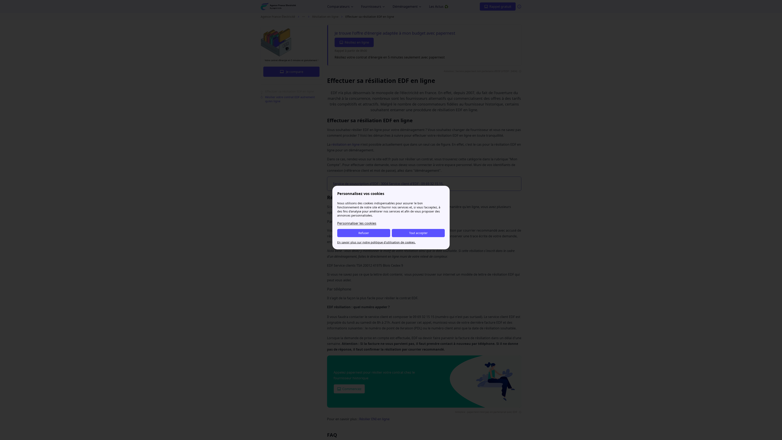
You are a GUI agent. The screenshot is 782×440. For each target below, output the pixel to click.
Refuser (363, 233)
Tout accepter (418, 233)
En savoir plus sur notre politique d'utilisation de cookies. (376, 242)
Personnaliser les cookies (356, 223)
